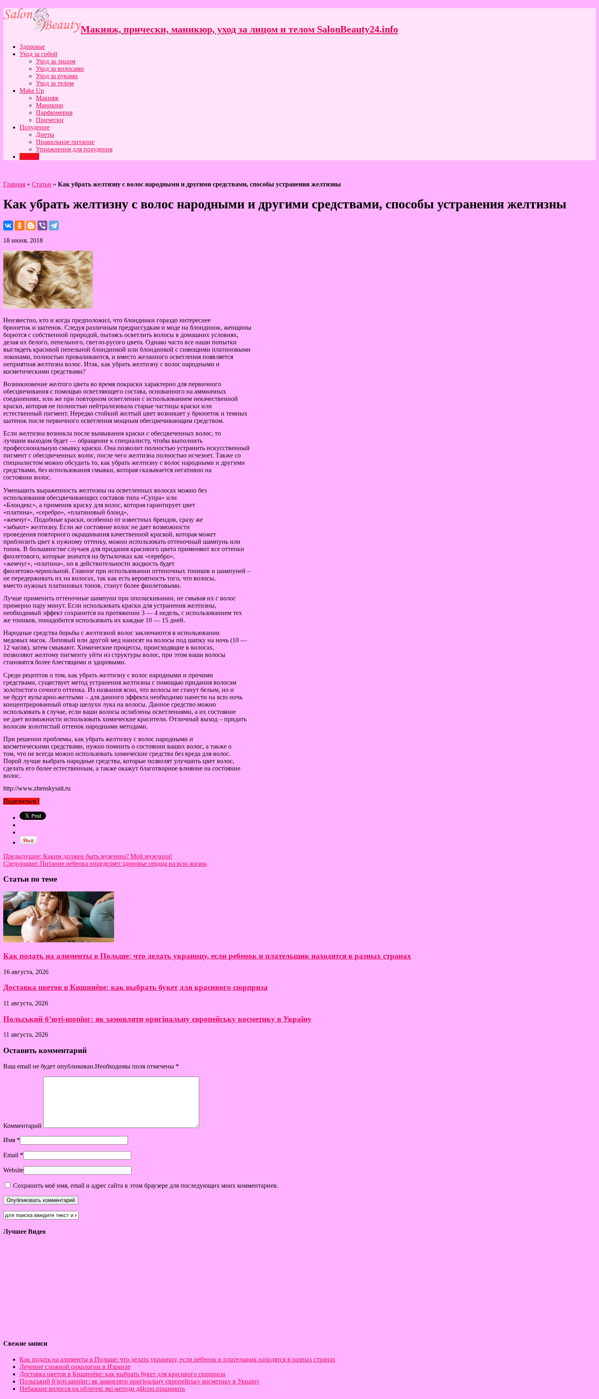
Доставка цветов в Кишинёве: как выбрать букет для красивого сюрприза (135, 987)
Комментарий (22, 1125)
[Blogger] (31, 225)
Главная (14, 184)
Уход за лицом (55, 61)
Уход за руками (57, 75)
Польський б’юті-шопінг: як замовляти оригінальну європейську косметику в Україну (157, 1019)
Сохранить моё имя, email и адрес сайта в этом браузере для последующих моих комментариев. (145, 1185)
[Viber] (42, 225)
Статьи (29, 156)
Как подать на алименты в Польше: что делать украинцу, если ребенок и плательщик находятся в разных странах (207, 956)
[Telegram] (54, 225)
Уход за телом (55, 83)
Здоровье (32, 46)
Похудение (35, 127)
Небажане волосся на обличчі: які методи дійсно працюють (102, 1388)
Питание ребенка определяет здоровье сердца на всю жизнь (105, 863)
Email (10, 1155)
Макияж (47, 97)
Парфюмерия (54, 112)
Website (13, 1170)
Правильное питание (65, 141)
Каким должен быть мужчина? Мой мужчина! (87, 856)
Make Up (32, 90)
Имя (9, 1139)
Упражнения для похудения (74, 149)
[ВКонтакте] (8, 225)
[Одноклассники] (19, 225)
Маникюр (49, 105)
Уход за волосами (60, 68)
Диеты (45, 134)
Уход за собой (38, 53)
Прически (50, 119)
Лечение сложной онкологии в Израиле (75, 1366)
